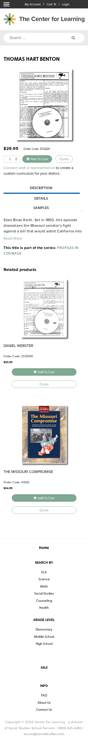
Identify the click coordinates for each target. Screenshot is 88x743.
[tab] (41, 188)
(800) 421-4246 (69, 728)
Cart (50, 4)
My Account (33, 4)
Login (65, 4)
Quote (64, 159)
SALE (44, 667)
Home (44, 547)
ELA (44, 572)
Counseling (44, 600)
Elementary (44, 629)
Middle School (44, 636)
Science (44, 579)
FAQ (44, 695)
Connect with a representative (29, 168)
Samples (41, 208)
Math (44, 586)
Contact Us (44, 709)
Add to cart (39, 159)
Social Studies (44, 593)
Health (44, 608)
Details (41, 198)
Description (41, 188)
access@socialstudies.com (44, 734)
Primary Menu (6, 4)
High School (44, 644)
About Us (44, 702)
